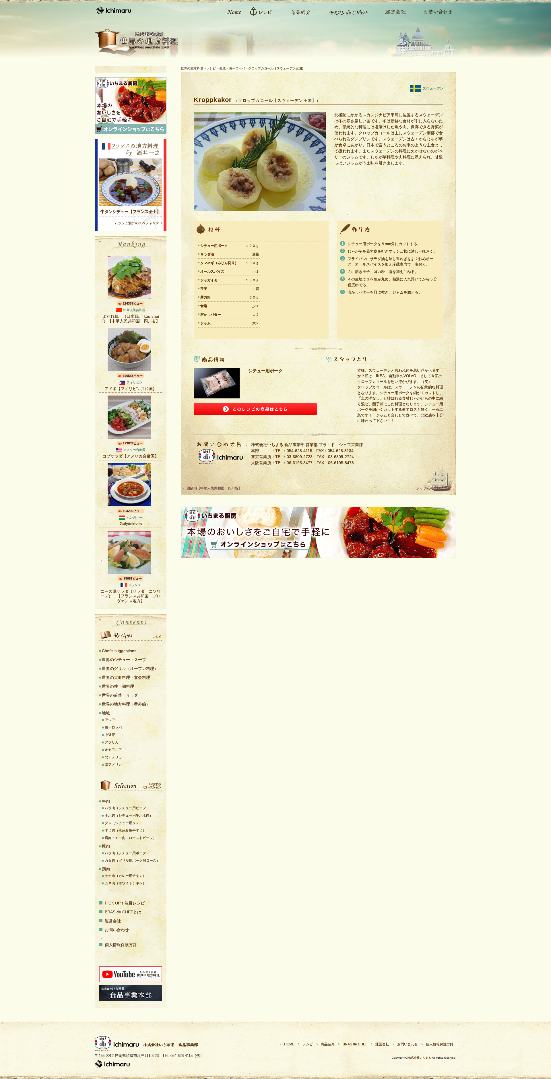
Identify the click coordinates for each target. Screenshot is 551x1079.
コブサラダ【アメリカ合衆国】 (130, 456)
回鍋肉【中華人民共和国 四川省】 (212, 488)
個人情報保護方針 (121, 944)
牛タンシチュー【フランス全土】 (130, 211)
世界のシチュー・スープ (124, 659)
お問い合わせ (435, 11)
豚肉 (106, 846)
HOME (289, 1044)
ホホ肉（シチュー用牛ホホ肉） (129, 815)
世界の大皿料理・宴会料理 (126, 677)
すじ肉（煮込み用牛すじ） (125, 830)
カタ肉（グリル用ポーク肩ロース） (132, 861)
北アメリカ (113, 757)
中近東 (110, 735)
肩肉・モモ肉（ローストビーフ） (130, 838)
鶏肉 (106, 869)
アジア (110, 720)
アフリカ (112, 742)
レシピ (263, 11)
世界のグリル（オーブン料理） (130, 668)
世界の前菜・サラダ (120, 695)
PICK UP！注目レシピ (125, 903)
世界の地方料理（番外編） (126, 704)
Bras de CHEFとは (345, 11)
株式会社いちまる (419, 1057)
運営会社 (392, 11)
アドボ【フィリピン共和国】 (130, 388)
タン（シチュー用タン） (124, 823)
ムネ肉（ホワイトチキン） (125, 883)
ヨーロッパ (113, 727)
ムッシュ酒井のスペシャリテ (137, 223)
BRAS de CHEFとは (123, 912)
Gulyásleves (131, 523)
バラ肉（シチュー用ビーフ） (127, 808)
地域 (106, 713)
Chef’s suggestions (119, 650)
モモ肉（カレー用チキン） (125, 876)
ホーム (231, 11)
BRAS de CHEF (355, 1044)
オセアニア (113, 750)
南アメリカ (113, 765)
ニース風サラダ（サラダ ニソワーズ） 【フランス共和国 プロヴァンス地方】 (130, 596)
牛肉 (106, 801)
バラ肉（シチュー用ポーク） (127, 853)
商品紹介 (297, 11)
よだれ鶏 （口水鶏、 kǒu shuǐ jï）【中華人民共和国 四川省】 (131, 318)
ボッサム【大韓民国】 (435, 488)
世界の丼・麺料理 (118, 686)
